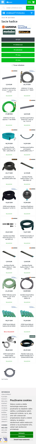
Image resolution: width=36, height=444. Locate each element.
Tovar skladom (18, 65)
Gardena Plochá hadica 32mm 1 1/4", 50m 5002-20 (27, 178)
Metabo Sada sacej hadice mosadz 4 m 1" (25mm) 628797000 (27, 355)
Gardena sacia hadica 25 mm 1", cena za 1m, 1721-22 (9, 90)
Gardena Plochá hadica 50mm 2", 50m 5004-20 (9, 267)
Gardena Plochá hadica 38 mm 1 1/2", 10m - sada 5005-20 (9, 149)
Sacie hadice (11, 17)
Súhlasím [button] (22, 433)
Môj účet (4, 430)
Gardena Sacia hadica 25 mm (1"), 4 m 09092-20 (27, 296)
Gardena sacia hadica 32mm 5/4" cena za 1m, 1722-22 (27, 119)
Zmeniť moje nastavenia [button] (21, 439)
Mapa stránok (6, 417)
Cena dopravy (6, 394)
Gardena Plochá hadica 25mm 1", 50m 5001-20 (27, 267)
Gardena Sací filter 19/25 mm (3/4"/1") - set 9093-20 (9, 237)
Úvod (3, 17)
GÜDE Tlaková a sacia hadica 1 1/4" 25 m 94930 (9, 296)
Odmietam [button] (21, 436)
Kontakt (4, 403)
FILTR (18, 39)
